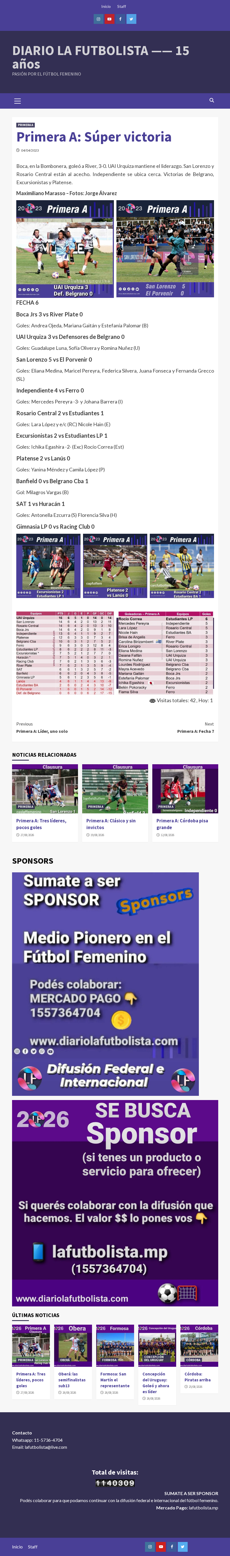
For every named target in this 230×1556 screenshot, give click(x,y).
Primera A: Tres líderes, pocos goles (41, 824)
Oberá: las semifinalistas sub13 (72, 1379)
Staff (121, 6)
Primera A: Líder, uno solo (42, 727)
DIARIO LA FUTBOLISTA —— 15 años (100, 57)
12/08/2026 (167, 835)
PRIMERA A (25, 125)
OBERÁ (65, 1360)
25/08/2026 (195, 1387)
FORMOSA (109, 1360)
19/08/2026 (97, 835)
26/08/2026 (69, 1393)
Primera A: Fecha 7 (195, 727)
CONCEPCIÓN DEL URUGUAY (154, 1358)
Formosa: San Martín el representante (115, 1379)
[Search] (211, 100)
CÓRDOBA (193, 1360)
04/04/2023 (30, 150)
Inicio (106, 6)
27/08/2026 (27, 835)
